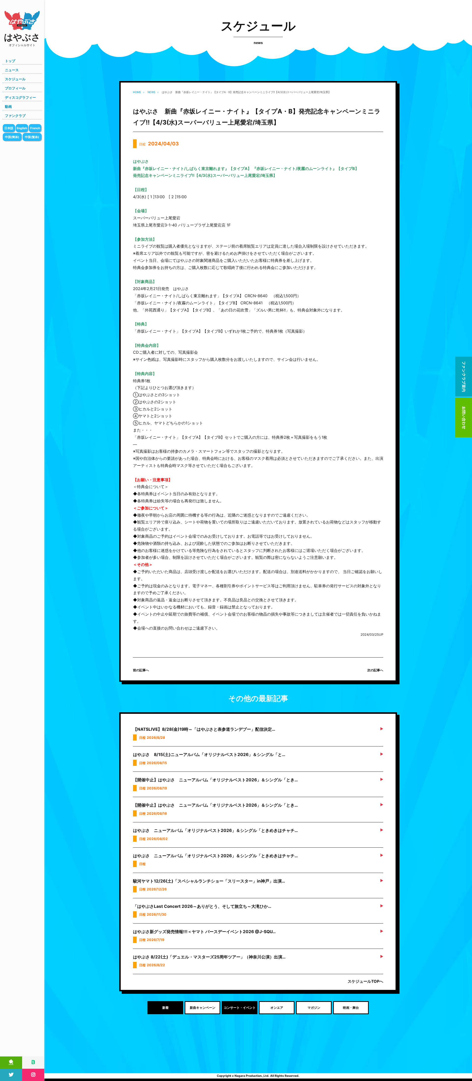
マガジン (314, 1008)
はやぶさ (22, 39)
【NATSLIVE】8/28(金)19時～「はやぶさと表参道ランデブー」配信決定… (204, 729)
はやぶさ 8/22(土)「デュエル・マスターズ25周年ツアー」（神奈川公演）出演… (209, 957)
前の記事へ (141, 670)
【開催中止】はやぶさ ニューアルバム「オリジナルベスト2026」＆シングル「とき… (215, 779)
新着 (165, 1008)
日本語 (8, 128)
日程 (159, 144)
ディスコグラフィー (20, 97)
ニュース (12, 70)
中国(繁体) (32, 137)
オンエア (276, 1008)
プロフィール (15, 88)
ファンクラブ (15, 115)
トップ (10, 61)
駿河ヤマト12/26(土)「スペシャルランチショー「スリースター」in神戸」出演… (209, 881)
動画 (8, 106)
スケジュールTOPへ (365, 981)
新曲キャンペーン (202, 1008)
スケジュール (15, 79)
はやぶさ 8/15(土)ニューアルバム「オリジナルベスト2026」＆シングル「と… (209, 754)
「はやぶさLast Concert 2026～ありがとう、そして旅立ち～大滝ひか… (202, 906)
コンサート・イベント (240, 1008)
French (35, 128)
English (22, 128)
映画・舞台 (351, 1008)
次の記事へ (375, 670)
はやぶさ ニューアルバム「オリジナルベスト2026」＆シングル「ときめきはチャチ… (215, 830)
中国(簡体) (12, 137)
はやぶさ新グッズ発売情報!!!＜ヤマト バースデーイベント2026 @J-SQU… (204, 931)
